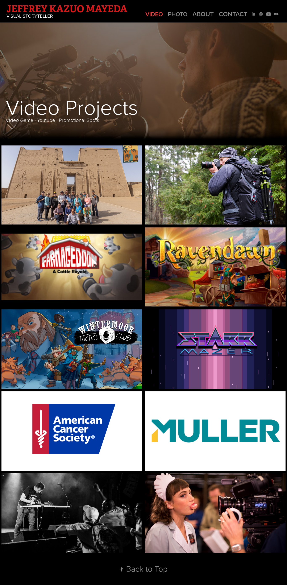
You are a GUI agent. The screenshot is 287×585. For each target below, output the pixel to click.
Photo (177, 14)
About (203, 13)
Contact (233, 13)
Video (154, 14)
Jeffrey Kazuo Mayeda (67, 9)
